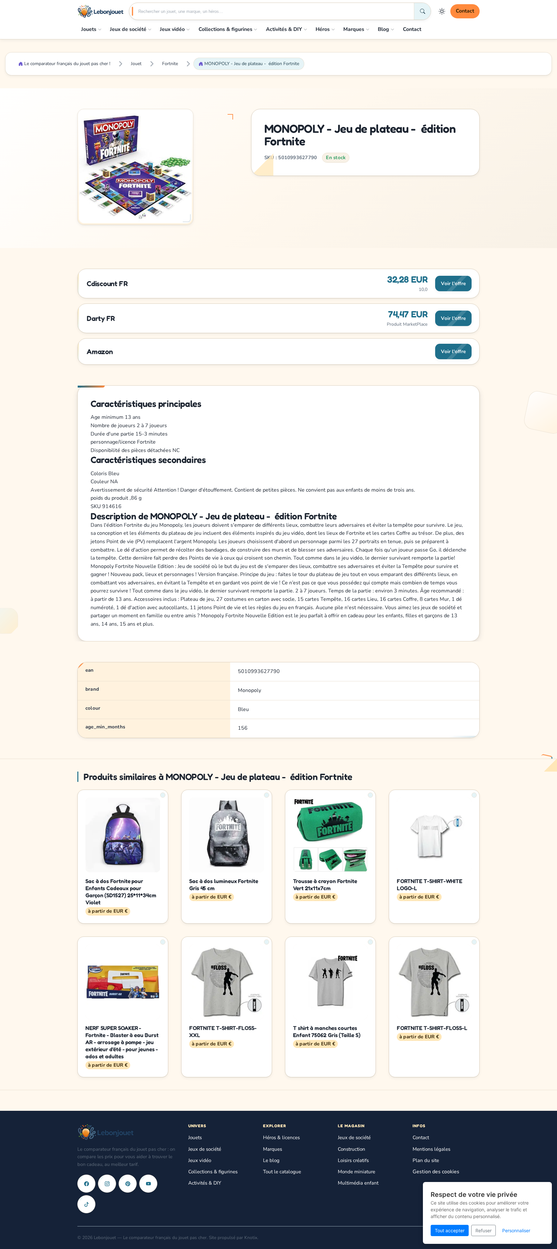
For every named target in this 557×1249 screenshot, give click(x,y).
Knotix (250, 1238)
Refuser (483, 1230)
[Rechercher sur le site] (422, 11)
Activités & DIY (284, 29)
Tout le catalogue (282, 1171)
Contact (465, 10)
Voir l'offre (453, 283)
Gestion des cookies (436, 1171)
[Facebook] (86, 1184)
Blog (383, 29)
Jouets (88, 29)
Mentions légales (431, 1149)
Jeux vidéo (172, 29)
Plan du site (426, 1160)
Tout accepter (449, 1230)
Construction (351, 1149)
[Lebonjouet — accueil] (100, 11)
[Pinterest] (128, 1184)
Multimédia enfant (358, 1183)
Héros (323, 29)
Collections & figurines (225, 29)
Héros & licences (281, 1137)
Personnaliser (516, 1230)
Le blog (271, 1160)
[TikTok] (86, 1204)
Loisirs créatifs (353, 1160)
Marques (353, 29)
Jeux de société (128, 29)
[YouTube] (148, 1184)
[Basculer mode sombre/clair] (442, 11)
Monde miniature (356, 1171)
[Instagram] (107, 1184)
